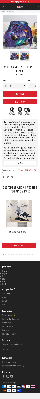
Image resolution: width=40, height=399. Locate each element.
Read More (20, 162)
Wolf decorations (13, 170)
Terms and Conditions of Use (10, 319)
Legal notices (6, 330)
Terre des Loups (12, 382)
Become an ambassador (9, 362)
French (4, 270)
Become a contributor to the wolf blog (13, 365)
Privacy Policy (6, 322)
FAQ (3, 304)
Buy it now (20, 101)
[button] (3, 254)
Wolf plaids (21, 170)
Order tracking (6, 293)
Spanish (4, 278)
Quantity (29, 81)
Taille (4, 80)
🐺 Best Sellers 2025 (31, 170)
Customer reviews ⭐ (8, 315)
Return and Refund (8, 326)
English (4, 273)
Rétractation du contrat (9, 333)
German (4, 276)
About (4, 297)
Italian (4, 281)
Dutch (4, 284)
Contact (4, 301)
